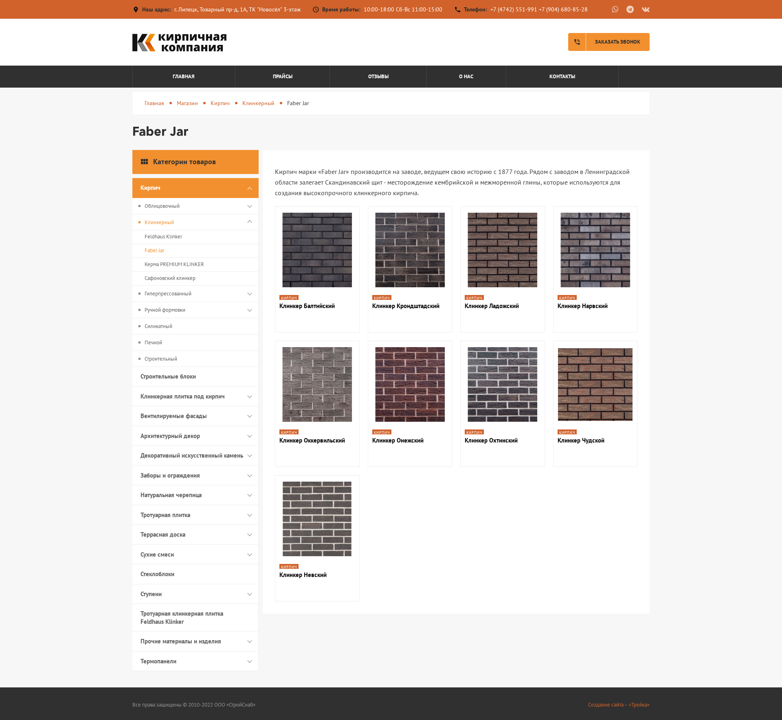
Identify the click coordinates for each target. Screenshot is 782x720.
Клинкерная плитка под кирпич (183, 396)
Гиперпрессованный (168, 293)
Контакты (562, 76)
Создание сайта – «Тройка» (619, 704)
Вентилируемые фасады (174, 416)
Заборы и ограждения (170, 475)
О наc (466, 76)
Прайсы (282, 76)
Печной (153, 342)
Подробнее (317, 258)
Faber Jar (154, 250)
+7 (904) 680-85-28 (563, 9)
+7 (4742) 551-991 (513, 9)
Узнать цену (317, 280)
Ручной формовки (165, 309)
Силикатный (158, 326)
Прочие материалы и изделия (181, 641)
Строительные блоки (168, 376)
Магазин (187, 103)
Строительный (161, 358)
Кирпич (220, 103)
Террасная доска (163, 534)
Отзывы (378, 76)
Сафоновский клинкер (170, 278)
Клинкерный (258, 103)
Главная (184, 76)
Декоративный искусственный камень (192, 455)
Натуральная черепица (171, 495)
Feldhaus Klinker (163, 236)
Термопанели (158, 661)
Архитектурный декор (170, 436)
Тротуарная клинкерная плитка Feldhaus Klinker (182, 617)
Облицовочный (162, 206)
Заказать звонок (606, 42)
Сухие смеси (157, 554)
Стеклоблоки (157, 574)
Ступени (151, 594)
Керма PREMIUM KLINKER (174, 264)
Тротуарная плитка (165, 515)
